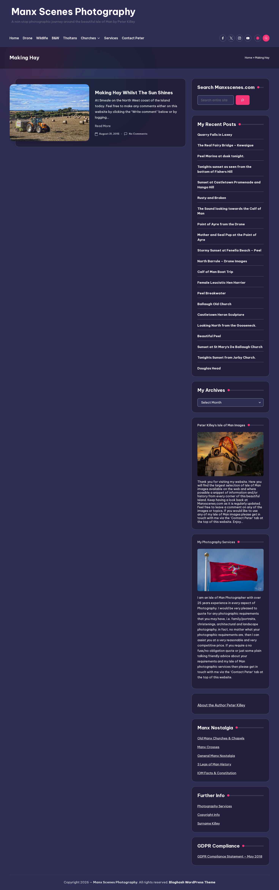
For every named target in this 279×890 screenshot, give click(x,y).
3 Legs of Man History (214, 764)
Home (248, 57)
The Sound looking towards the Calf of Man (229, 211)
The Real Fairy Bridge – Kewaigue (225, 145)
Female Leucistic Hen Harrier (221, 282)
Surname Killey (208, 823)
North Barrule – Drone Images (222, 261)
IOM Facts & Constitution (216, 773)
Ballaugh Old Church (214, 304)
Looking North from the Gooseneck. (226, 325)
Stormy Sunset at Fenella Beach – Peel (229, 250)
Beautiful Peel (209, 336)
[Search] (243, 100)
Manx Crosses (208, 747)
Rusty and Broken (211, 198)
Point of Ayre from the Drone (221, 224)
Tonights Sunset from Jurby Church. (226, 357)
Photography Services (214, 806)
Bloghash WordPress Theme (192, 882)
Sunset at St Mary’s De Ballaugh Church (229, 347)
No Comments (138, 133)
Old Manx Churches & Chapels (220, 738)
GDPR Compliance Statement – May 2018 (229, 856)
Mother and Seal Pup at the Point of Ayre (226, 237)
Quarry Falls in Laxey (214, 135)
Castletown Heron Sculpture (220, 315)
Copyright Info (208, 815)
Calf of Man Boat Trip (215, 272)
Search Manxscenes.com (226, 87)
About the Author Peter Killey (221, 705)
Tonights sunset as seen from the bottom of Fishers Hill (224, 169)
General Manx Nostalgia (216, 756)
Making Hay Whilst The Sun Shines (134, 92)
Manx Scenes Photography (73, 11)
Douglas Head (209, 368)
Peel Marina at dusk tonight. (220, 156)
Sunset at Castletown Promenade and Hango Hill (229, 184)
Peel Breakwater (211, 293)
